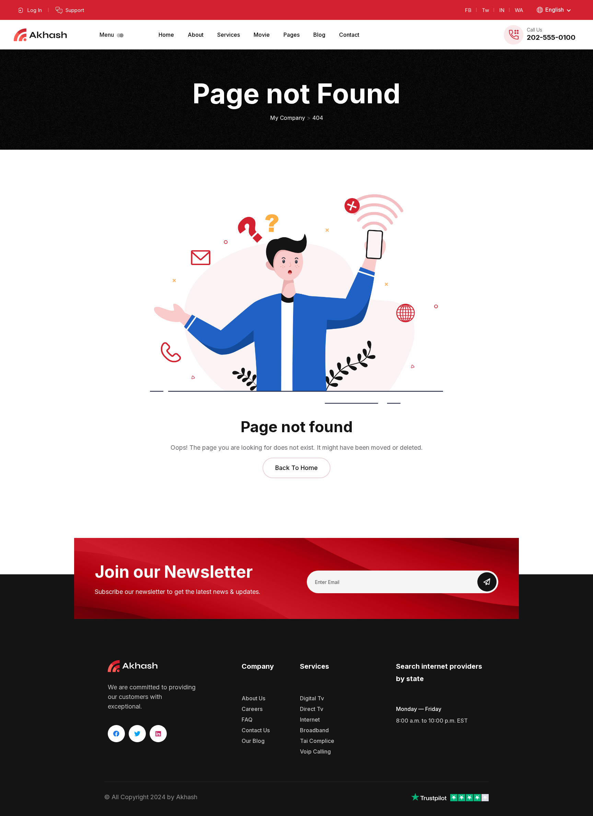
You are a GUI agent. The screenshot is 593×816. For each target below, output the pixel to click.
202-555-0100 (551, 37)
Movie (262, 34)
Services (228, 34)
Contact (349, 34)
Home (166, 34)
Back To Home (296, 467)
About (196, 34)
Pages (291, 34)
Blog (319, 34)
